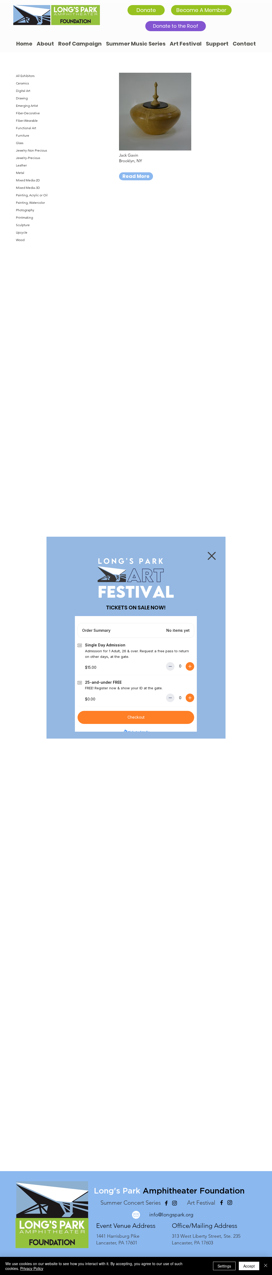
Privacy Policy (31, 1268)
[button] (212, 556)
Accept (249, 1266)
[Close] (265, 1266)
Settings (224, 1266)
